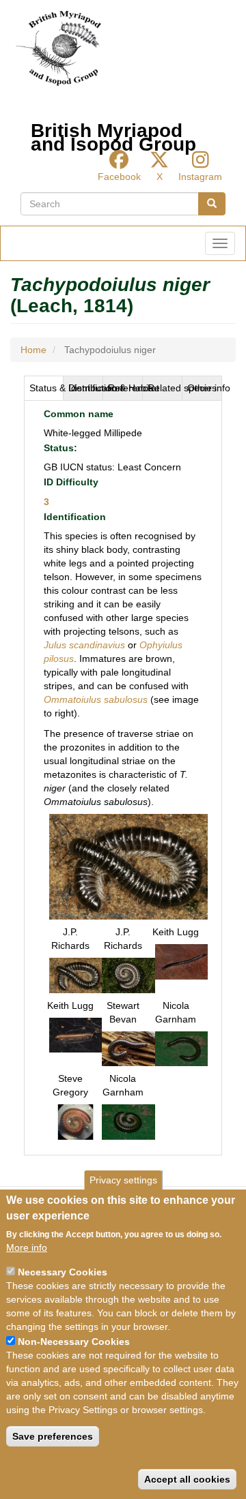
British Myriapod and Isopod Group (113, 134)
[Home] (58, 48)
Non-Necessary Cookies (74, 1341)
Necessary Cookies (62, 1272)
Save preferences (52, 1436)
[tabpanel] (123, 778)
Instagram (200, 176)
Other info (204, 387)
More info (26, 1247)
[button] (128, 865)
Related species (165, 387)
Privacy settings (123, 1180)
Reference (125, 387)
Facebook (119, 176)
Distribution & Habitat (85, 387)
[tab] (44, 388)
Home (33, 349)
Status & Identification (46, 387)
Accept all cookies (187, 1479)
